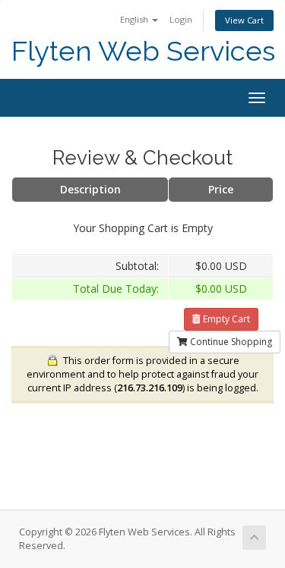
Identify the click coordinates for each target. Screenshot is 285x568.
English (135, 19)
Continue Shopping (230, 341)
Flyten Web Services (143, 51)
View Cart (244, 20)
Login (180, 19)
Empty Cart (225, 318)
